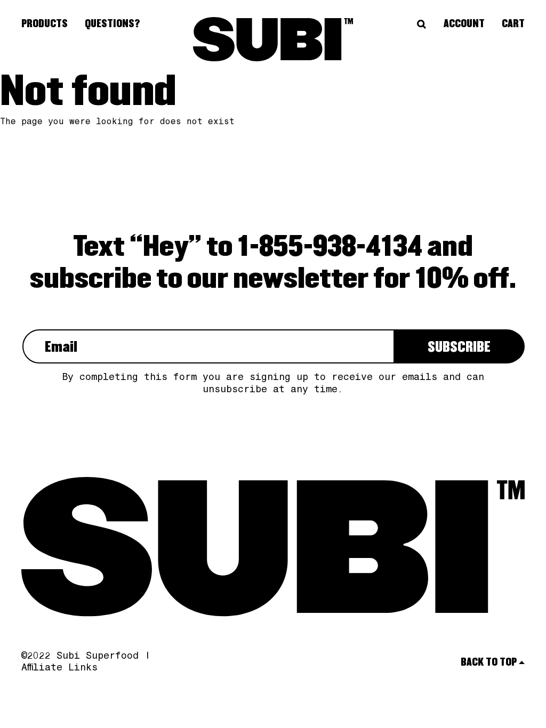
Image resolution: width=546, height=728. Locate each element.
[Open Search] (422, 24)
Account (464, 24)
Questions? (112, 24)
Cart (513, 24)
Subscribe (459, 347)
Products (44, 24)
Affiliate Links (59, 668)
